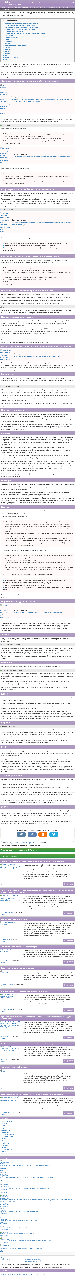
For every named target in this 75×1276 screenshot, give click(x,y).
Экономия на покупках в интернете (17, 968)
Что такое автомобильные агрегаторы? (19, 947)
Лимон (7, 47)
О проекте (43, 3)
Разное (3, 885)
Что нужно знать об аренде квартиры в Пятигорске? (25, 991)
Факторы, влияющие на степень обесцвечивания (21, 23)
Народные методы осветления (15, 45)
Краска (7, 43)
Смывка (7, 39)
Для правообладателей (33, 1261)
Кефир (7, 51)
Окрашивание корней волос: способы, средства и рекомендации (37, 356)
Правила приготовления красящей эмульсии (20, 29)
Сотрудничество (30, 1258)
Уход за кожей (6, 1121)
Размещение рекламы (32, 1259)
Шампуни (8, 41)
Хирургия (4, 1151)
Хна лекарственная (11, 57)
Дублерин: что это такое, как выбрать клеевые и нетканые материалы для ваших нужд (36, 1017)
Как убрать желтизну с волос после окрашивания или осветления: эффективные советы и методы (41, 224)
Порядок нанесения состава (14, 31)
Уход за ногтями (7, 1136)
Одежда (4, 1124)
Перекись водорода (11, 37)
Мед (6, 55)
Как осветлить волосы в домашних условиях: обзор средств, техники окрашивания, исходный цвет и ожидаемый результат (41, 100)
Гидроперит (9, 35)
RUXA (7, 2)
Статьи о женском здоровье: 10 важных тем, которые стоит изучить (32, 861)
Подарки (4, 1128)
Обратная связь (6, 1259)
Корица (7, 53)
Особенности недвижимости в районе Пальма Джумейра (27, 1044)
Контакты (51, 3)
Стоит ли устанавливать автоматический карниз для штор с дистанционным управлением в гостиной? (37, 891)
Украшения (5, 1130)
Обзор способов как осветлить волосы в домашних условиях (25, 33)
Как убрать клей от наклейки (14, 919)
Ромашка (8, 49)
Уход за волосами (7, 1134)
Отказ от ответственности (37, 1274)
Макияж (4, 1139)
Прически (4, 1145)
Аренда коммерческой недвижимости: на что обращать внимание (32, 1094)
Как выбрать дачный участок (14, 1067)
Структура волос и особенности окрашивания (20, 25)
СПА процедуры (7, 1141)
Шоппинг (4, 1126)
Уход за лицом (6, 1149)
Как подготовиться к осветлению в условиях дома (21, 27)
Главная (35, 3)
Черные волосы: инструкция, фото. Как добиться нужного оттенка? (38, 612)
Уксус (7, 59)
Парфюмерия (6, 1143)
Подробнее (68, 884)
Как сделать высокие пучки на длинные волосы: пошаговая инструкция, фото (42, 156)
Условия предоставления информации (14, 1274)
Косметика (5, 1132)
